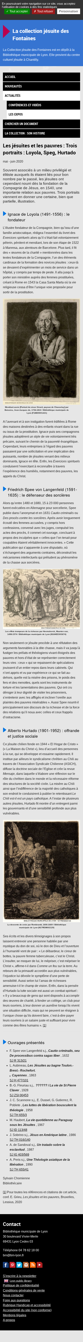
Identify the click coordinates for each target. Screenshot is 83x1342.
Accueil (10, 77)
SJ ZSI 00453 (19, 1095)
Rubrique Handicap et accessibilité (27, 1305)
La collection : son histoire (25, 133)
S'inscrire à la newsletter (19, 1276)
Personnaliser (68, 11)
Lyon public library (21, 1280)
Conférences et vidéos (25, 105)
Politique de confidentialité (21, 1285)
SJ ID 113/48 (18, 1130)
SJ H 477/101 (19, 1080)
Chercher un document (21, 124)
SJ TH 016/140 (20, 1139)
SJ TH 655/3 (18, 1115)
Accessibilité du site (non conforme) (27, 1310)
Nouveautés (13, 86)
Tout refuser (44, 11)
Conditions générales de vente (24, 1290)
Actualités (12, 95)
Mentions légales (14, 1315)
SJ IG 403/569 (19, 1154)
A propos (9, 1320)
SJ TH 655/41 (19, 1169)
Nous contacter (13, 1295)
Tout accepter (18, 11)
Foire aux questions (16, 1300)
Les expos (16, 114)
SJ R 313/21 (18, 1060)
